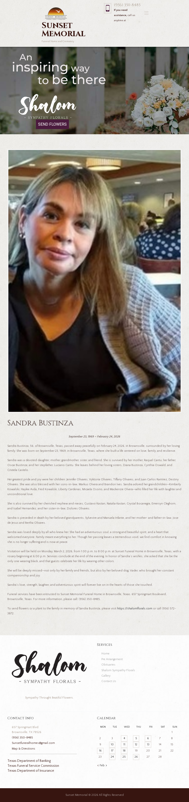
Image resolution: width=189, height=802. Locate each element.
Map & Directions (23, 748)
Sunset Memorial (76, 795)
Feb (102, 765)
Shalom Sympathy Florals (118, 670)
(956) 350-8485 (127, 5)
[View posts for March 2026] (106, 765)
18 (124, 750)
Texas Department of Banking (29, 761)
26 (136, 756)
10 (112, 744)
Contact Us (108, 681)
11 (124, 744)
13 (148, 744)
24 (112, 756)
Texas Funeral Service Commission (33, 766)
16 (100, 750)
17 (112, 750)
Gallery (105, 675)
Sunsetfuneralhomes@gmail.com (33, 743)
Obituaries (108, 664)
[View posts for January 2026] (97, 765)
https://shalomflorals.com (134, 608)
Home (105, 653)
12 (136, 744)
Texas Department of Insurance (30, 771)
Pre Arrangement (112, 659)
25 (124, 756)
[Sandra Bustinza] (94, 281)
